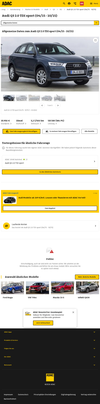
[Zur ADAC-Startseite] (7, 3)
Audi (46, 9)
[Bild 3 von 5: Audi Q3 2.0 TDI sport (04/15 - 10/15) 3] (34, 97)
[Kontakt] (75, 3)
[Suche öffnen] (64, 3)
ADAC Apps (8, 332)
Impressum (8, 394)
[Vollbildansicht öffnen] (95, 40)
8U (61, 9)
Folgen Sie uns (9, 348)
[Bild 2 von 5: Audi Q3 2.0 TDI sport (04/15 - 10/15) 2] (21, 97)
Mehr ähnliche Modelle (87, 277)
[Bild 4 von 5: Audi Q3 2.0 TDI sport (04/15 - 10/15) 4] (47, 97)
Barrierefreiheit (10, 399)
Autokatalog (15, 9)
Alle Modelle (89, 131)
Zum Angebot (50, 208)
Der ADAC (7, 357)
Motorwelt (8, 365)
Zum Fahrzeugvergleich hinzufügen (23, 131)
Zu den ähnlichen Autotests (50, 172)
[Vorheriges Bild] (42, 105)
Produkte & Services (11, 340)
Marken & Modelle (32, 9)
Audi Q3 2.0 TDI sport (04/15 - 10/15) (81, 9)
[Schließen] (73, 312)
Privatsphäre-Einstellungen (45, 394)
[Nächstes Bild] (57, 105)
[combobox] (47, 4)
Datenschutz (23, 394)
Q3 (54, 9)
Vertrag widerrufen (88, 394)
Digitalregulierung (68, 394)
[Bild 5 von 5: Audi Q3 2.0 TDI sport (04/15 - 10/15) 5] (59, 97)
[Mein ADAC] (69, 3)
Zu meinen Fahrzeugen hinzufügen (62, 131)
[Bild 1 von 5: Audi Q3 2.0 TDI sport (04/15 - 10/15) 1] (9, 97)
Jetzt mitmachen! (43, 323)
